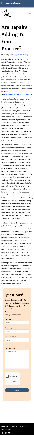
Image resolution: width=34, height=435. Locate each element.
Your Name (9, 319)
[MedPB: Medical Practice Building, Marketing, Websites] (20, 426)
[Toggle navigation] (30, 13)
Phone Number (10, 337)
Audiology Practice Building (19, 55)
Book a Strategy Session (10, 3)
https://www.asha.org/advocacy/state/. (18, 94)
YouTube (9, 433)
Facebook (2, 433)
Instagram (5, 433)
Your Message (10, 348)
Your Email (8, 328)
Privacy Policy (5, 426)
